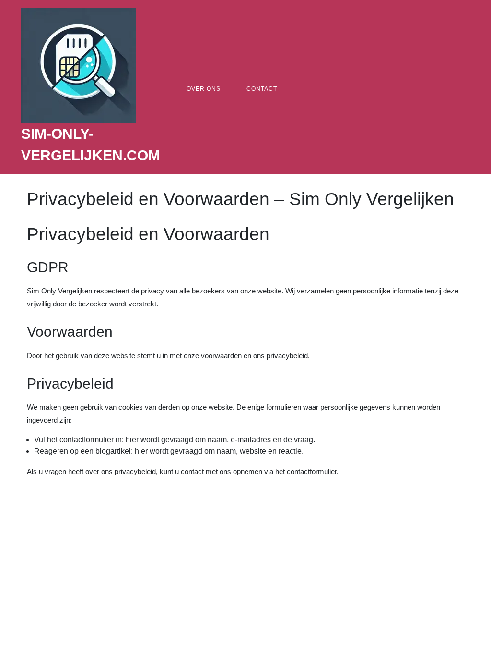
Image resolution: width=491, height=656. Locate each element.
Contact (261, 88)
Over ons (204, 88)
